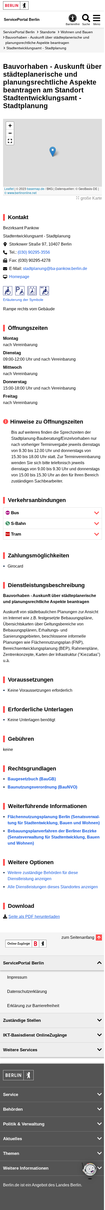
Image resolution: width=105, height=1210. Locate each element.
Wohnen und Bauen (77, 32)
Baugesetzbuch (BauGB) (32, 779)
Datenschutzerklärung (27, 991)
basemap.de (35, 188)
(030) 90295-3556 (34, 252)
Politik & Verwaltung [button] (23, 1124)
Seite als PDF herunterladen (34, 916)
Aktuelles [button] (12, 1138)
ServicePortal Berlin (19, 32)
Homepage (19, 277)
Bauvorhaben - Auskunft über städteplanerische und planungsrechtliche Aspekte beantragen (47, 40)
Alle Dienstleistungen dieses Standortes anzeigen (53, 887)
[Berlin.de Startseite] (16, 5)
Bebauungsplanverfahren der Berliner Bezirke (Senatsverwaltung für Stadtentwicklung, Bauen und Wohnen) (54, 837)
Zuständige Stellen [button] (22, 1020)
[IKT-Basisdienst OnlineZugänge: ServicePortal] (26, 944)
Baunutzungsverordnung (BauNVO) (42, 787)
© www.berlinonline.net (20, 192)
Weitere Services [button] (20, 1049)
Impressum (17, 977)
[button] (52, 152)
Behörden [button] (13, 1109)
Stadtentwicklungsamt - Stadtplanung (36, 48)
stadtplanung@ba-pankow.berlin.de (55, 268)
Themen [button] (11, 1153)
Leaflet (9, 188)
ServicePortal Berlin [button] (23, 963)
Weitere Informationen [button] (25, 1168)
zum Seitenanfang (77, 937)
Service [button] (10, 1094)
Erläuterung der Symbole (23, 300)
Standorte (48, 32)
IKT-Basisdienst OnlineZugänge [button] (35, 1035)
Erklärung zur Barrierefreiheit (33, 1006)
